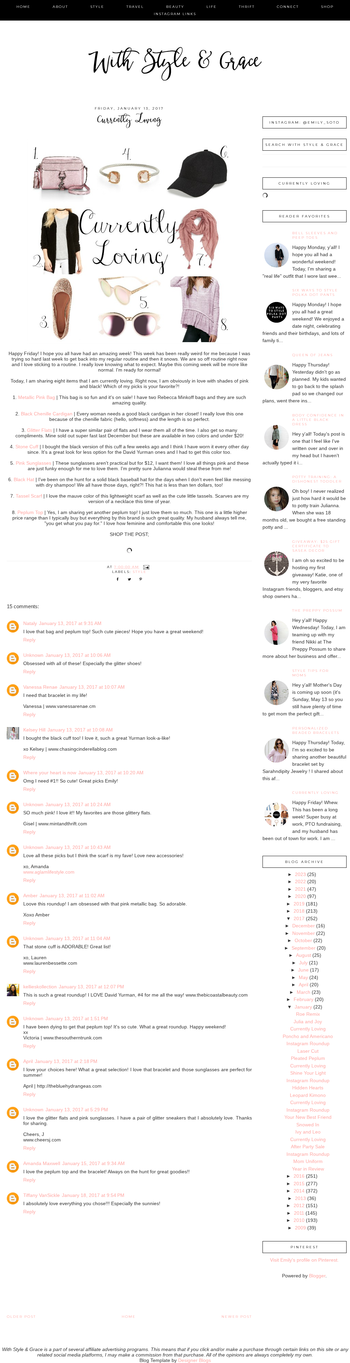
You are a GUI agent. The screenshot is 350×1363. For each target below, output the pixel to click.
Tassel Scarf (29, 496)
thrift (247, 6)
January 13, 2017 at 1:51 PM (76, 1018)
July (303, 962)
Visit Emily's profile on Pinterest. (304, 1260)
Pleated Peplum (308, 1058)
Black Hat (24, 479)
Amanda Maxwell (41, 1163)
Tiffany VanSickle (41, 1195)
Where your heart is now (49, 772)
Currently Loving (315, 792)
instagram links (175, 14)
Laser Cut (308, 1051)
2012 (299, 1205)
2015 (299, 1183)
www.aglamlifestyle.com (49, 872)
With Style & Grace (175, 63)
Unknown (33, 655)
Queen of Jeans (312, 355)
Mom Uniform (308, 1161)
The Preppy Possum (317, 610)
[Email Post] (146, 567)
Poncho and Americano (308, 1036)
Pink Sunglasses (33, 463)
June (303, 970)
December (303, 925)
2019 (299, 903)
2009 (300, 1227)
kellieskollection (40, 986)
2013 (300, 1198)
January (303, 1007)
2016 (299, 1176)
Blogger (317, 1275)
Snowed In (307, 1124)
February (303, 999)
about (60, 6)
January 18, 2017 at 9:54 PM (93, 1195)
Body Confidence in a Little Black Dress (318, 419)
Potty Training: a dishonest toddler (317, 479)
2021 (300, 889)
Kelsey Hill (34, 730)
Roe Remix (308, 1014)
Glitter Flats (39, 430)
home (23, 6)
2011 (299, 1213)
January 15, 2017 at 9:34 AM (93, 1163)
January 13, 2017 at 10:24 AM (78, 804)
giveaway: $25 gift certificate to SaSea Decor (316, 546)
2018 (299, 911)
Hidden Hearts (307, 1087)
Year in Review (308, 1169)
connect (288, 6)
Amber (30, 895)
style (97, 6)
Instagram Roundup (307, 1043)
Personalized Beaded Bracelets (315, 730)
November (303, 933)
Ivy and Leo (308, 1132)
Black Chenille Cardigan (46, 413)
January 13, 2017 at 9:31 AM (70, 623)
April (28, 1061)
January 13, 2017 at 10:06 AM (78, 655)
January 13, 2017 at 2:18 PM (66, 1061)
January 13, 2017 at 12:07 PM (91, 986)
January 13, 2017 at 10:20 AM (111, 772)
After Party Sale (308, 1146)
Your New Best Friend (308, 1117)
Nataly (30, 623)
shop (327, 6)
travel (135, 6)
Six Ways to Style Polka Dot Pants (315, 292)
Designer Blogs (194, 1360)
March (303, 992)
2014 (299, 1190)
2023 (300, 874)
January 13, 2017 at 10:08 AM (80, 730)
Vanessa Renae (40, 687)
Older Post (21, 1316)
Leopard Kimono (308, 1095)
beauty (175, 6)
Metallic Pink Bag (36, 397)
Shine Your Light (308, 1073)
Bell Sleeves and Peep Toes (315, 235)
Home (129, 1316)
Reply (29, 639)
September (303, 948)
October (303, 940)
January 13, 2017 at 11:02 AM (72, 895)
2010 (299, 1220)
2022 (300, 881)
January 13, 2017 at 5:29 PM (76, 1109)
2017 (299, 918)
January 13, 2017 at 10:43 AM (78, 847)
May (303, 977)
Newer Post (236, 1316)
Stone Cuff (26, 446)
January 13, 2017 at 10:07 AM (92, 687)
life (211, 6)
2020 (300, 896)
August (303, 955)
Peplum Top (30, 512)
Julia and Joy (308, 1021)
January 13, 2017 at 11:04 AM (77, 938)
